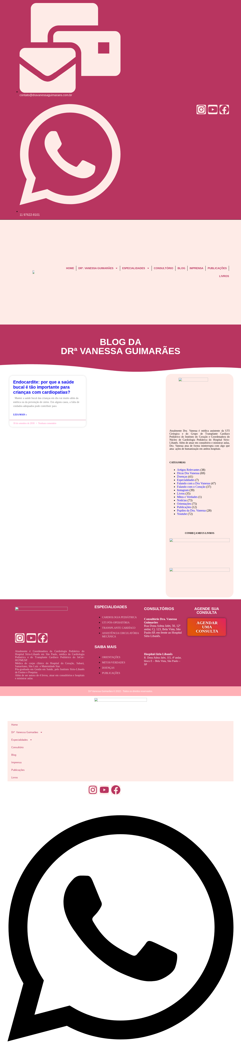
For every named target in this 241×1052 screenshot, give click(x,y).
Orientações (184, 503)
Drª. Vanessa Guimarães (95, 268)
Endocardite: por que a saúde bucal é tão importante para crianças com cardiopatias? (43, 387)
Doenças (182, 476)
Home (70, 268)
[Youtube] (212, 109)
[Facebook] (224, 109)
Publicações (217, 268)
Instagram (183, 490)
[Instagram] (201, 109)
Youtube (182, 513)
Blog (181, 268)
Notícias (182, 500)
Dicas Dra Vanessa (188, 473)
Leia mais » (20, 414)
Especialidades (133, 268)
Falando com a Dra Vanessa (193, 483)
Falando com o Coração (191, 486)
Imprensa (196, 268)
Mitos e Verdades (187, 496)
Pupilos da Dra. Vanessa (191, 510)
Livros (224, 276)
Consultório (163, 268)
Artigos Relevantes (188, 469)
